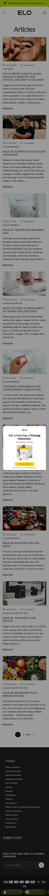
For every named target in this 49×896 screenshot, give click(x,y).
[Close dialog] (44, 428)
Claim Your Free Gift (24, 464)
